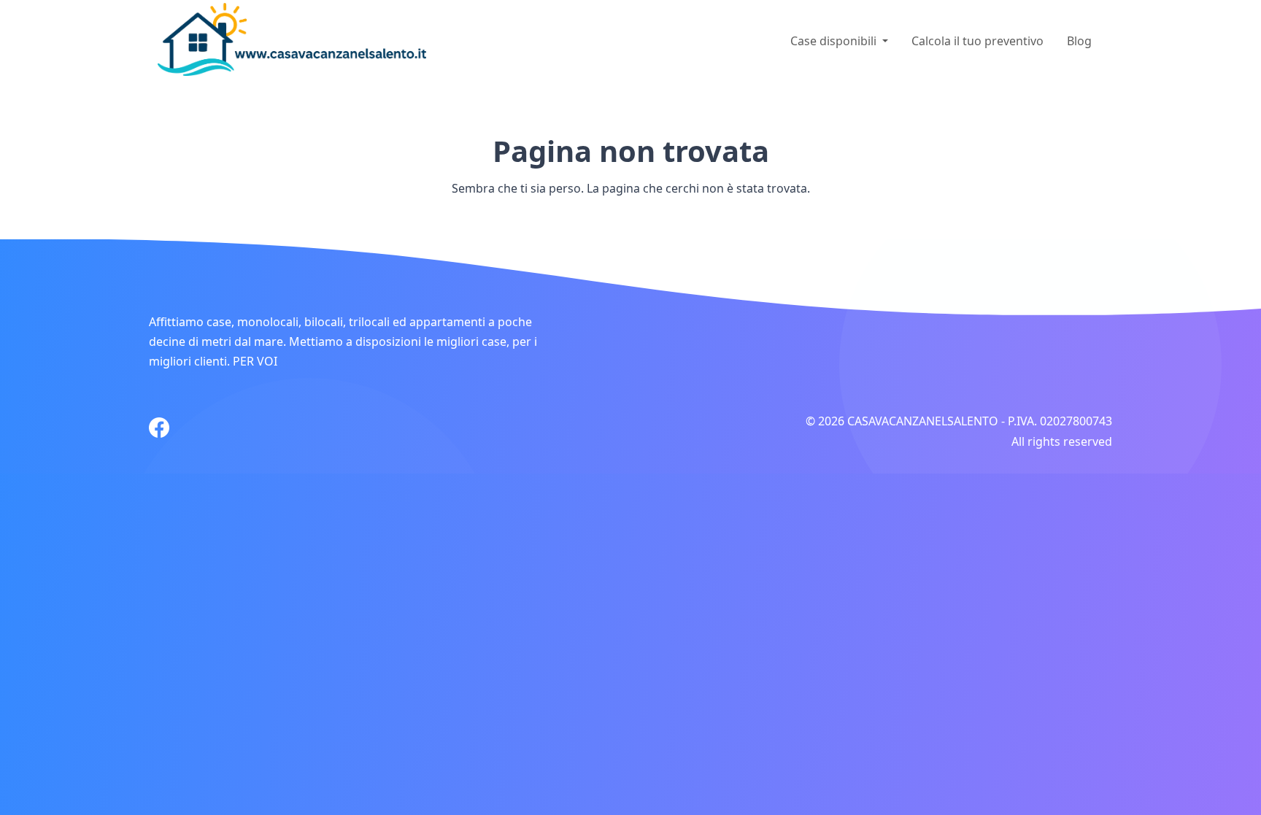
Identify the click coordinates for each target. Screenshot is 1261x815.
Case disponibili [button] (834, 41)
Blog (1079, 41)
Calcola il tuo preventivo (977, 41)
